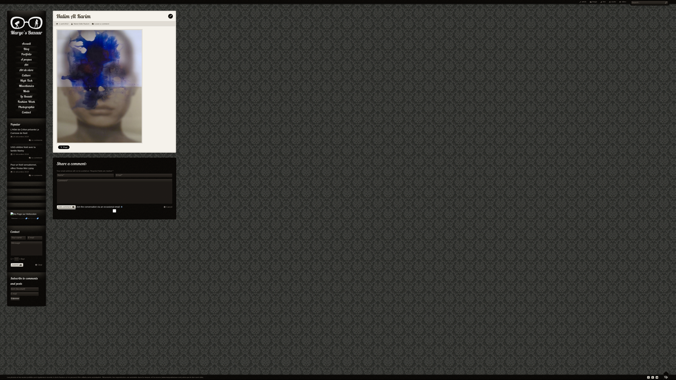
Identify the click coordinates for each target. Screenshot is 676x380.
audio (613, 2)
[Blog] (26, 48)
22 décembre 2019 (21, 154)
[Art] (26, 64)
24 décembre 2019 (21, 137)
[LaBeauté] (26, 96)
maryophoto (21, 218)
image (594, 2)
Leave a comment (102, 24)
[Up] (666, 375)
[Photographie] (26, 106)
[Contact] (26, 111)
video (624, 2)
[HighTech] (26, 80)
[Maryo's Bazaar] (26, 35)
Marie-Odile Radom (81, 24)
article (584, 2)
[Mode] (26, 90)
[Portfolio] (26, 53)
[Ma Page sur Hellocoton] (23, 214)
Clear (40, 265)
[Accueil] (26, 43)
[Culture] (26, 74)
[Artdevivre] (26, 69)
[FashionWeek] (26, 101)
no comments (36, 140)
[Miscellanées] (26, 85)
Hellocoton (33, 218)
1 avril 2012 (63, 24)
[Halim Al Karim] (99, 86)
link (604, 2)
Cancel (169, 207)
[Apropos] (26, 59)
